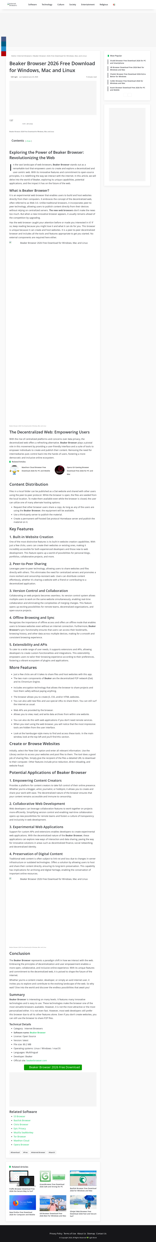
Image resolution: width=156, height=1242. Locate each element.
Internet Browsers (24, 56)
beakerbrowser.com (36, 1060)
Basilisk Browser (22, 1120)
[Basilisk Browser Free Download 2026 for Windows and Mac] (83, 1178)
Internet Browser (38, 1152)
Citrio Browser (21, 1124)
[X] (3, 44)
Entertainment (88, 4)
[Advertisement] (78, 30)
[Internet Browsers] (13, 4)
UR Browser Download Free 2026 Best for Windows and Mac (53, 1214)
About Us (81, 1233)
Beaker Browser (38, 1032)
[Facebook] (3, 39)
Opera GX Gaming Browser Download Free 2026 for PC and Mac (80, 470)
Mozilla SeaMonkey (23, 1132)
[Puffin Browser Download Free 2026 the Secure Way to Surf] (22, 1178)
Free (26, 1152)
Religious (104, 4)
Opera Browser (21, 1144)
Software (32, 4)
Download (16, 1152)
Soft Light (14, 77)
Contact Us (101, 1233)
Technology (47, 4)
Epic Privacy (20, 1128)
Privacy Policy (56, 1233)
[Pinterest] (3, 53)
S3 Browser (19, 1116)
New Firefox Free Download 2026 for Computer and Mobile (22, 1213)
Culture (60, 4)
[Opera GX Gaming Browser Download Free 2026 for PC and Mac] (59, 470)
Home (13, 56)
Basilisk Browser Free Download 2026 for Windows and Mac (83, 1189)
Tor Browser (20, 1136)
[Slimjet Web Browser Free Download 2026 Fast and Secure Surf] (83, 1202)
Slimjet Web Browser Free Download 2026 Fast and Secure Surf (83, 1213)
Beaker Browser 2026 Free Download (54, 1067)
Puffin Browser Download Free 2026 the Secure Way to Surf (22, 1190)
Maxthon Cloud (21, 1140)
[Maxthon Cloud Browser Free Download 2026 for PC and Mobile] (14, 470)
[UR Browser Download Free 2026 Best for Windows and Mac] (53, 1203)
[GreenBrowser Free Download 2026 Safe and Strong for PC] (53, 1176)
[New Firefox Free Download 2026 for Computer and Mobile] (22, 1202)
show (28, 141)
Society (72, 4)
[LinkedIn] (3, 48)
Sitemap (91, 1233)
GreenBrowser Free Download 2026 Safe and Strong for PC (52, 1185)
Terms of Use (70, 1233)
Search (52, 1152)
